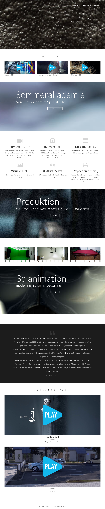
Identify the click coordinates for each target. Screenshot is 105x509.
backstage (76, 5)
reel (52, 488)
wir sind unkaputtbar (52, 375)
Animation (52, 146)
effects (20, 171)
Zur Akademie (55, 109)
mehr (55, 216)
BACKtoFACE (52, 437)
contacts (96, 5)
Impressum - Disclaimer (60, 506)
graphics (85, 146)
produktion (20, 146)
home (62, 5)
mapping (85, 171)
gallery (69, 5)
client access (87, 5)
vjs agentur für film (44, 506)
